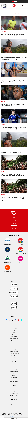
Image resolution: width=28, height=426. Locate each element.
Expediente (14, 377)
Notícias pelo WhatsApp (14, 389)
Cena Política (14, 336)
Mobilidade (14, 347)
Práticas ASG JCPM (14, 367)
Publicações (14, 375)
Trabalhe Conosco (14, 381)
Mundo (14, 334)
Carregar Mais (14, 204)
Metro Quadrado (14, 351)
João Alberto (14, 355)
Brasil (14, 332)
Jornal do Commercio (14, 402)
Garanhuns (14, 292)
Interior (14, 307)
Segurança (14, 343)
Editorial (14, 223)
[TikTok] (21, 320)
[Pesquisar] (25, 5)
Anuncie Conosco (14, 395)
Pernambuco (14, 328)
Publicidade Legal (14, 393)
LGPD (14, 373)
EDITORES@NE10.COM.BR (14, 416)
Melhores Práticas (14, 371)
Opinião (14, 220)
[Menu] (22, 5)
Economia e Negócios (14, 353)
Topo (13, 228)
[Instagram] (9, 320)
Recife (14, 284)
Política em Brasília (14, 338)
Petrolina (14, 296)
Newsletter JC (14, 391)
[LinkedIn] (15, 320)
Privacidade (14, 369)
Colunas (14, 217)
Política (14, 330)
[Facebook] (6, 320)
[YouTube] (18, 320)
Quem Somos (14, 365)
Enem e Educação (14, 349)
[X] (12, 320)
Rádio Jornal (14, 405)
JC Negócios (14, 340)
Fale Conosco (14, 379)
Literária (14, 357)
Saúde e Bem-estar (14, 345)
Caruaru (14, 288)
